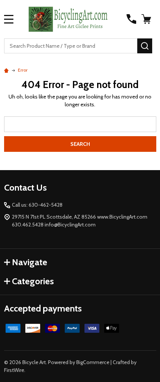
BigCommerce (92, 362)
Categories (33, 281)
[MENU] (9, 19)
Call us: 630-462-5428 (37, 204)
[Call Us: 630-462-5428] (131, 19)
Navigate (29, 262)
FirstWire (14, 370)
